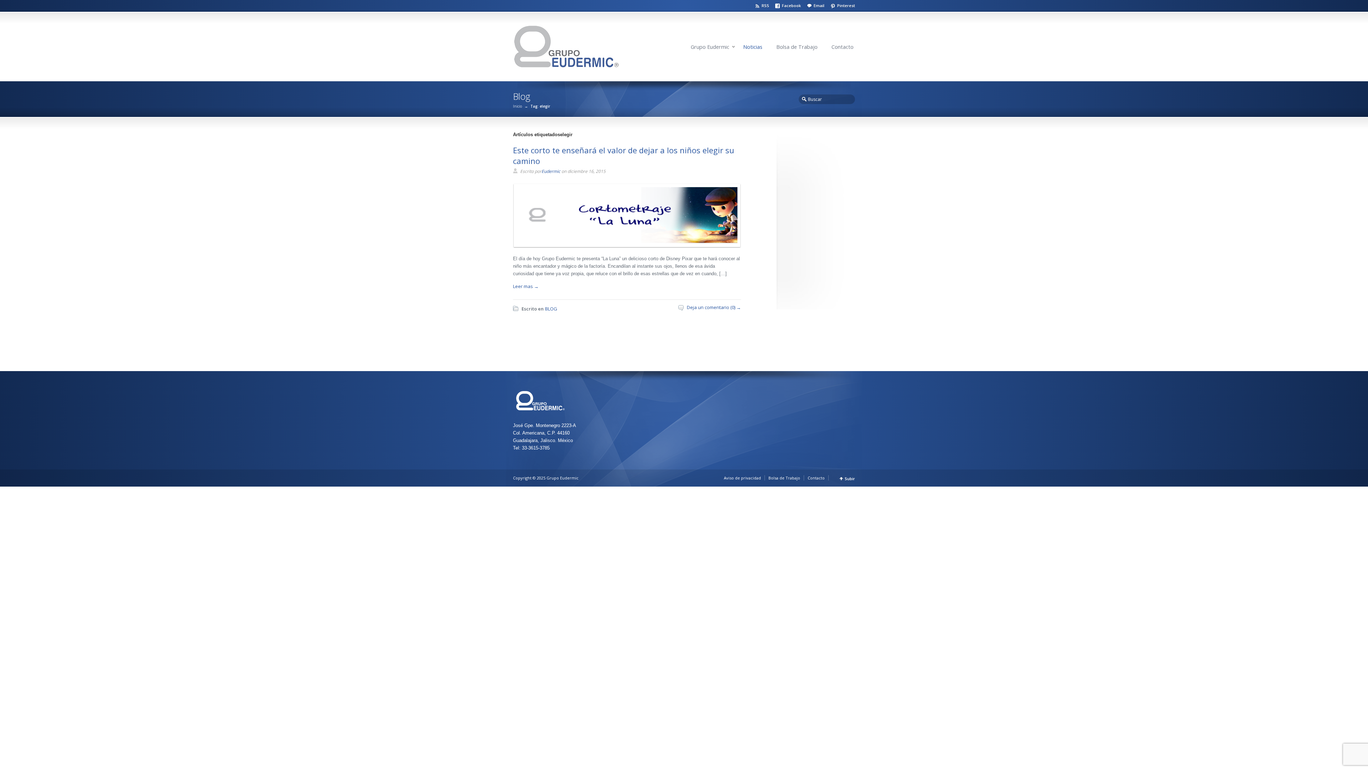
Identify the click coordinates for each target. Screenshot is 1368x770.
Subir (850, 479)
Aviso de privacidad (742, 478)
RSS (765, 5)
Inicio (517, 106)
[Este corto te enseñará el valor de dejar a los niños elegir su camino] (625, 242)
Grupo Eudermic (710, 46)
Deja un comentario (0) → (714, 307)
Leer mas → (526, 286)
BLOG (551, 309)
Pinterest (846, 5)
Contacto (842, 46)
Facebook (791, 5)
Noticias (752, 46)
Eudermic (551, 171)
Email (819, 5)
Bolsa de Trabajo (797, 46)
